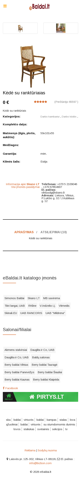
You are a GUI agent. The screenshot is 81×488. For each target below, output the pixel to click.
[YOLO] (40, 6)
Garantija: (10, 153)
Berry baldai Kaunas (17, 379)
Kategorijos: (12, 116)
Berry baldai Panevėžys (19, 372)
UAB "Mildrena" (55, 313)
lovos (17, 429)
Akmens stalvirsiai (16, 349)
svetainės (43, 429)
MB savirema (51, 298)
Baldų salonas (41, 357)
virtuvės (29, 419)
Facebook (11, 388)
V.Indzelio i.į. (47, 305)
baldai (17, 419)
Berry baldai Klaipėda (46, 379)
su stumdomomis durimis (59, 424)
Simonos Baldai (14, 298)
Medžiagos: (11, 145)
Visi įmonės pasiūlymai (25, 186)
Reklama (29, 450)
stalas (63, 419)
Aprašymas (24, 232)
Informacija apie (23, 184)
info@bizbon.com (40, 463)
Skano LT (34, 298)
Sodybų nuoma (47, 450)
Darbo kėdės (69, 116)
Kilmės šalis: (11, 161)
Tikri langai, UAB (15, 305)
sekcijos (57, 429)
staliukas (29, 429)
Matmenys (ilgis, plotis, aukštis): (19, 135)
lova (72, 419)
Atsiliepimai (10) (53, 232)
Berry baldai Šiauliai (50, 372)
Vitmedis (64, 305)
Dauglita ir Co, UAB (42, 349)
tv (66, 429)
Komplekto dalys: (15, 124)
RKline (32, 305)
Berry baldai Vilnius (16, 364)
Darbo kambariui (50, 116)
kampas (52, 419)
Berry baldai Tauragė (44, 364)
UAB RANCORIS (31, 313)
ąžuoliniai (12, 424)
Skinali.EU (11, 313)
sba (8, 419)
